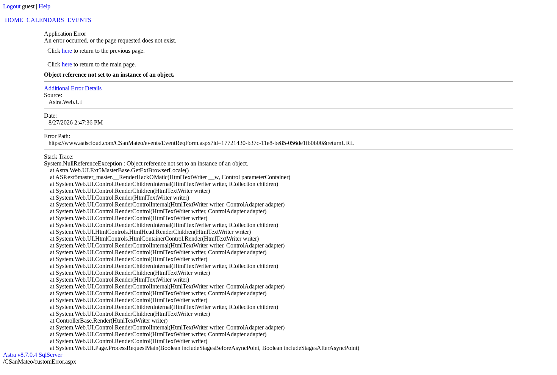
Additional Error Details (73, 88)
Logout (11, 6)
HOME (14, 20)
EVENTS (79, 20)
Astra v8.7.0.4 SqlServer (32, 354)
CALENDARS (45, 20)
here (67, 50)
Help (44, 6)
